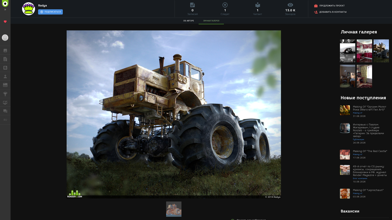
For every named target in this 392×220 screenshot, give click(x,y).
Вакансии (350, 211)
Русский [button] (7, 119)
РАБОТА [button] (5, 76)
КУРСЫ (5, 102)
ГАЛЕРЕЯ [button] (5, 50)
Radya (42, 5)
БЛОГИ (5, 67)
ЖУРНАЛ (7, 84)
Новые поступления (363, 97)
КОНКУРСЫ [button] (5, 93)
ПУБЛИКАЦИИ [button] (5, 59)
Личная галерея (359, 32)
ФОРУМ (5, 111)
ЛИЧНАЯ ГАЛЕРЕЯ (211, 21)
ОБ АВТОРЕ (188, 21)
